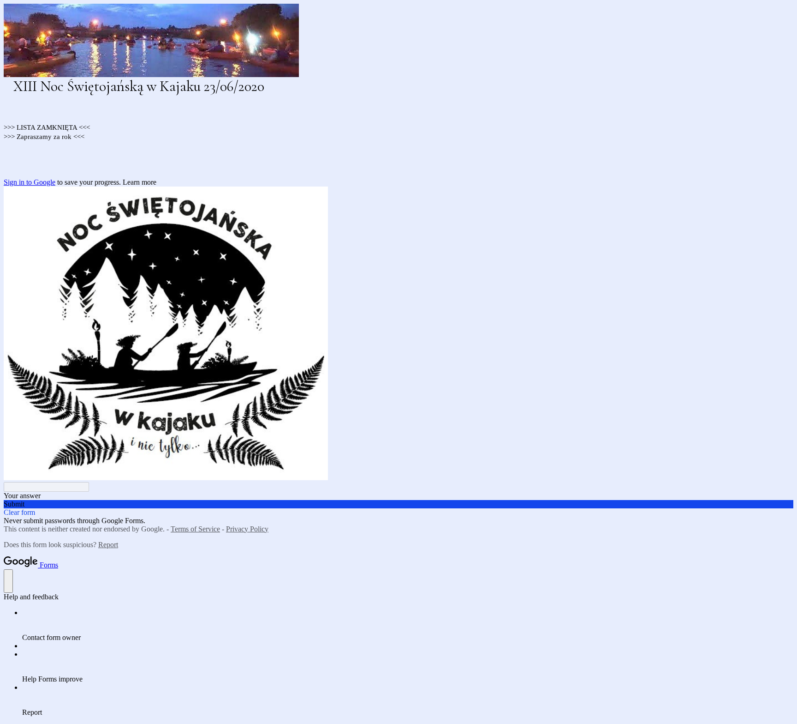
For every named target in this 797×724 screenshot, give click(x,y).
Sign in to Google (29, 182)
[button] (398, 504)
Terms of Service (195, 529)
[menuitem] (407, 625)
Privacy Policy (247, 529)
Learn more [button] (139, 182)
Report (108, 545)
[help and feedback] (8, 581)
